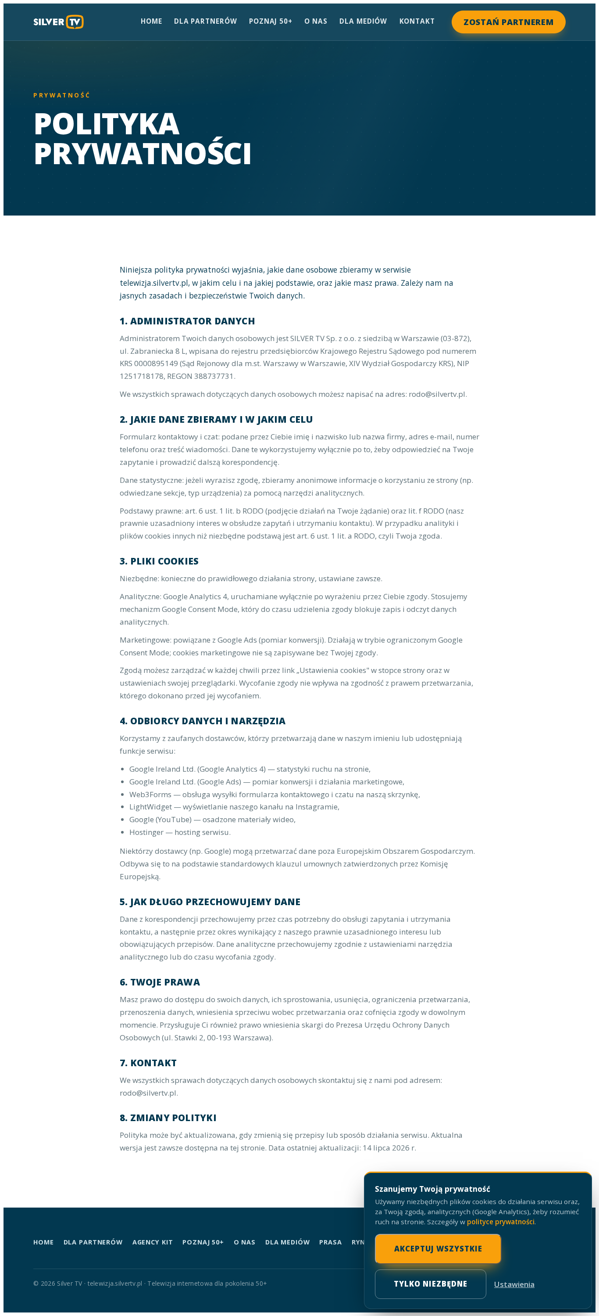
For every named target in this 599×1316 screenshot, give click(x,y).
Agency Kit (152, 1242)
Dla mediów (363, 21)
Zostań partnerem (509, 21)
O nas (316, 21)
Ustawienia (514, 1284)
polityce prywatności (501, 1221)
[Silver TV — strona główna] (58, 22)
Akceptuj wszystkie (438, 1249)
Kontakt (417, 21)
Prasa (330, 1242)
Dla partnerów (205, 21)
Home (151, 21)
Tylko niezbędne (430, 1284)
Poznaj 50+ (270, 21)
